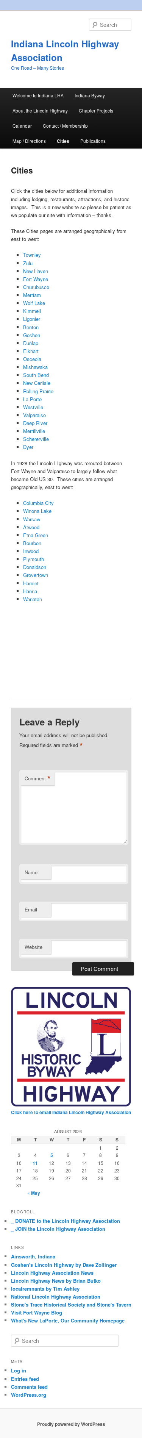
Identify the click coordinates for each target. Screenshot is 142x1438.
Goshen (31, 335)
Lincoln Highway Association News (52, 1272)
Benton (31, 327)
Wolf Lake (34, 302)
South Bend (36, 374)
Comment (38, 778)
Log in (18, 1370)
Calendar (22, 125)
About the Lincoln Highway (40, 110)
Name (31, 872)
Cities (63, 141)
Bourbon (32, 543)
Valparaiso (34, 415)
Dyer (28, 446)
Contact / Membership (65, 125)
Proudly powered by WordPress (71, 1424)
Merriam (32, 295)
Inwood (31, 551)
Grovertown (35, 574)
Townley (32, 254)
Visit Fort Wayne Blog (36, 1312)
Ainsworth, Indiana (33, 1256)
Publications (93, 141)
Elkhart (31, 351)
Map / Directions (29, 141)
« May (33, 1192)
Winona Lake (37, 510)
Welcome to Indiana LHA (38, 95)
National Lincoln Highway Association (55, 1296)
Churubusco (36, 287)
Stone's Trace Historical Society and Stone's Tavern (71, 1304)
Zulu (28, 263)
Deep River (35, 423)
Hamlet (31, 583)
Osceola (32, 359)
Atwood (31, 527)
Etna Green (35, 535)
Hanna (30, 591)
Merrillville (34, 431)
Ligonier (31, 318)
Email (31, 909)
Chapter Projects (96, 110)
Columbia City (38, 502)
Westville (33, 407)
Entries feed (25, 1378)
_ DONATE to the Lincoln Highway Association (65, 1220)
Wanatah (32, 599)
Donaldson (34, 567)
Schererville (36, 438)
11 (35, 1163)
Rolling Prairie (38, 391)
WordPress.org (28, 1394)
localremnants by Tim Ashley (45, 1288)
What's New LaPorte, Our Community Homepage (68, 1320)
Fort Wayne (35, 279)
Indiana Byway (90, 95)
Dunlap (30, 343)
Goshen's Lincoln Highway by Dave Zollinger (64, 1264)
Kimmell (32, 310)
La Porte (32, 399)
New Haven (35, 271)
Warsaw (31, 519)
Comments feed (29, 1386)
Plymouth (33, 559)
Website (33, 946)
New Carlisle (36, 382)
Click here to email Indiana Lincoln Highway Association (71, 1112)
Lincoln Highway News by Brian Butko (56, 1280)
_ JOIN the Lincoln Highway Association (58, 1228)
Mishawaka (35, 366)
